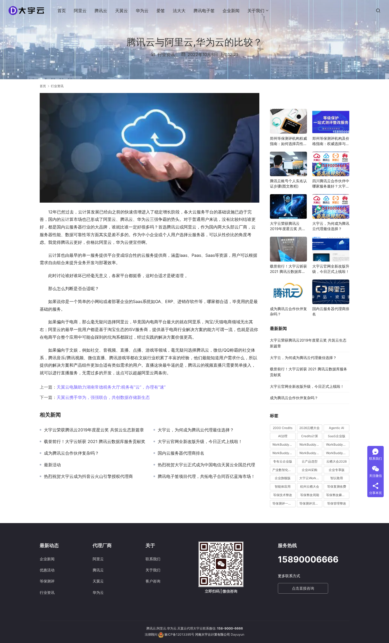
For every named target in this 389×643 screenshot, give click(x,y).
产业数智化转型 (283, 470)
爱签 (160, 10)
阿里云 (80, 10)
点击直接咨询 (303, 588)
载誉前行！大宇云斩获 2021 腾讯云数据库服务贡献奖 (94, 441)
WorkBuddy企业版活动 (284, 444)
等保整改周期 (309, 495)
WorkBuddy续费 (311, 453)
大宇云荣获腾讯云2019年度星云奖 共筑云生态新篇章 (94, 429)
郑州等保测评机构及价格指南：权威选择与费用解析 (330, 141)
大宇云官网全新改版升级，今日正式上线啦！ (200, 441)
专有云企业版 (282, 461)
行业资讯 (166, 54)
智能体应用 (283, 486)
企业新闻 (231, 10)
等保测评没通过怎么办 (311, 503)
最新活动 (52, 464)
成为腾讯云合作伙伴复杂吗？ (71, 453)
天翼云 (121, 10)
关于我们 (255, 10)
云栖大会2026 (336, 461)
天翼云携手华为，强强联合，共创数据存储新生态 (103, 397)
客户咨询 (153, 581)
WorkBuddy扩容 (337, 444)
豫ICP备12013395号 (179, 634)
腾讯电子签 (204, 10)
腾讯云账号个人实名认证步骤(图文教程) (288, 183)
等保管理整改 (336, 503)
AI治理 (282, 436)
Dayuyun (237, 634)
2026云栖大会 (309, 428)
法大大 (179, 10)
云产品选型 (310, 461)
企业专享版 (337, 470)
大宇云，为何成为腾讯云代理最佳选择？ (196, 429)
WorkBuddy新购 (284, 453)
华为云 (142, 10)
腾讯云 (100, 10)
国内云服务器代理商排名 (181, 453)
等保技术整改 (282, 495)
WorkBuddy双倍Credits (311, 444)
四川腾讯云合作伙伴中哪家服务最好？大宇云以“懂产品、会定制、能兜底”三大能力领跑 (330, 184)
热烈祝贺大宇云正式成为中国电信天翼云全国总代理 (206, 464)
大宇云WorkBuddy (311, 478)
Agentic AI (336, 428)
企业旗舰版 (283, 478)
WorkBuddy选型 (337, 453)
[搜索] (378, 10)
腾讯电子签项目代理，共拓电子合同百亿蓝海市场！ (206, 476)
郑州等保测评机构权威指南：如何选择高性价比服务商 (288, 141)
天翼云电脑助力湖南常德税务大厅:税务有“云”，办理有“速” (111, 387)
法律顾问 (151, 634)
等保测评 (47, 581)
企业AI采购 (309, 470)
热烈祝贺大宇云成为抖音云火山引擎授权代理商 (88, 476)
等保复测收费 (336, 486)
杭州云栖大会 (309, 486)
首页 (61, 10)
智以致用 (336, 478)
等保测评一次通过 (284, 503)
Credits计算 (309, 436)
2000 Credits (282, 428)
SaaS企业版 (336, 436)
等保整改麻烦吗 (337, 495)
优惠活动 (47, 570)
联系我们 (153, 559)
